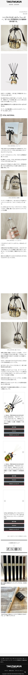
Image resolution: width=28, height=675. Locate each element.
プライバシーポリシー (19, 670)
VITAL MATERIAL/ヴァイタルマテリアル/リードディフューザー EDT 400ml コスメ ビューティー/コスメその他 (14, 515)
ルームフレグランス (23, 11)
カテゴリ (6, 670)
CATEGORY (16, 4)
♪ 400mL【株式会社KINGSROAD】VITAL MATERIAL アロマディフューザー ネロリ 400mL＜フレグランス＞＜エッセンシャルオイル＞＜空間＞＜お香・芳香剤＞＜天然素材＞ (14, 468)
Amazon (14, 431)
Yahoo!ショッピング (14, 435)
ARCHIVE (11, 4)
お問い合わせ (11, 670)
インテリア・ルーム (9, 658)
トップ (2, 658)
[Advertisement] (14, 275)
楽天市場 (14, 427)
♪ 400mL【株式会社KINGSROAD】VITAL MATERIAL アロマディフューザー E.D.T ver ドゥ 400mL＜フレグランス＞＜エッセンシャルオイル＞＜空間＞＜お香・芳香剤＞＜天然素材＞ (14, 419)
